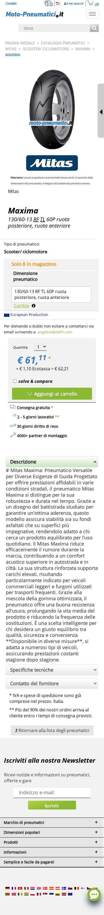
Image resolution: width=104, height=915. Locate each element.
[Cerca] (94, 28)
